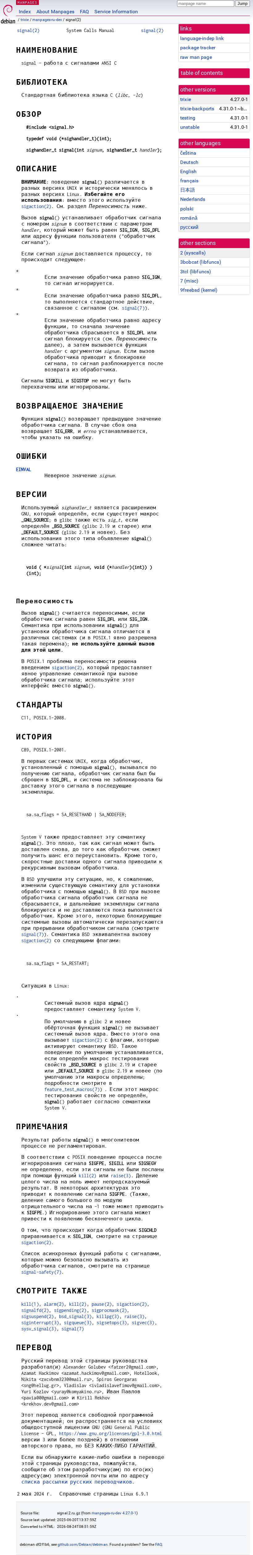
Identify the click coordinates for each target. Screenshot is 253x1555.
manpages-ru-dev (47, 20)
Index (25, 11)
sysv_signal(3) (38, 1328)
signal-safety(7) (41, 1272)
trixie (25, 20)
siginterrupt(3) (40, 1322)
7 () (189, 281)
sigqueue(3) (78, 1322)
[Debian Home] (8, 12)
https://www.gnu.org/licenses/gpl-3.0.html (110, 1433)
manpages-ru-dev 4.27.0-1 (114, 1513)
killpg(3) (108, 1316)
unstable (189, 127)
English (188, 171)
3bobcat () (200, 262)
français (189, 181)
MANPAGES (27, 2)
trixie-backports (197, 109)
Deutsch (189, 162)
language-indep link (202, 38)
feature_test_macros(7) (72, 1089)
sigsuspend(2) (37, 1316)
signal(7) (133, 308)
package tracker (197, 48)
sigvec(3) (143, 1322)
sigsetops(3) (112, 1322)
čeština (188, 153)
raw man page (196, 57)
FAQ (84, 11)
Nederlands (192, 199)
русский (189, 227)
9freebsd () (199, 290)
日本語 (187, 190)
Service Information (116, 11)
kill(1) (30, 1304)
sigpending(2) (70, 1310)
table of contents (202, 73)
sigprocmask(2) (109, 1310)
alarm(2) (54, 1304)
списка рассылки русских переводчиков (76, 1481)
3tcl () (195, 272)
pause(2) (102, 1304)
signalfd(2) (35, 1310)
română (188, 218)
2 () (193, 253)
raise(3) (121, 1175)
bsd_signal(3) (75, 1316)
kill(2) (87, 1175)
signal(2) (28, 30)
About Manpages (55, 11)
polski (186, 209)
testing (187, 118)
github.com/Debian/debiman (83, 1544)
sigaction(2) (36, 206)
